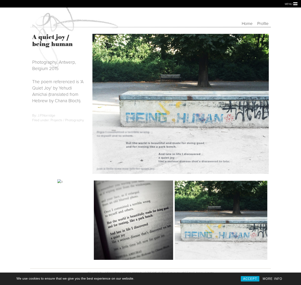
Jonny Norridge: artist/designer (72, 17)
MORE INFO (272, 279)
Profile (263, 23)
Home (247, 23)
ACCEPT (250, 279)
